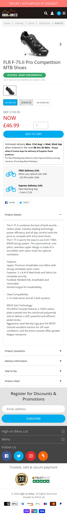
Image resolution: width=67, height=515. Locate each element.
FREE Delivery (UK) (29, 170)
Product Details (13, 214)
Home (7, 23)
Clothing (19, 23)
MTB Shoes (44, 23)
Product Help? (12, 381)
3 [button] (35, 54)
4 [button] (40, 54)
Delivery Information (16, 361)
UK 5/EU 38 (10, 102)
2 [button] (30, 54)
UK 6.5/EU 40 (43, 102)
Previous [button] (6, 43)
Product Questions (15, 350)
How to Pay (11, 371)
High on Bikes (27, 493)
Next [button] (60, 43)
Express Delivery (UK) (30, 185)
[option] (33, 43)
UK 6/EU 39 (26, 102)
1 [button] (25, 54)
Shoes (31, 23)
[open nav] (63, 13)
